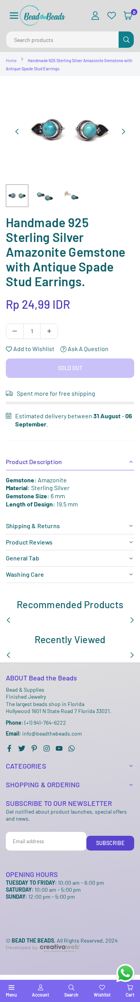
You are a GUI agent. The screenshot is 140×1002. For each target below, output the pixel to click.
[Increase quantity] (49, 331)
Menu (11, 994)
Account (40, 994)
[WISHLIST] (111, 15)
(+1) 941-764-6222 (36, 722)
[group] (70, 130)
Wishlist (102, 994)
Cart (130, 994)
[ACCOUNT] (95, 15)
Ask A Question (87, 348)
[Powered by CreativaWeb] (43, 958)
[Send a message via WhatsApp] (125, 973)
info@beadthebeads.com (44, 733)
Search (71, 994)
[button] (14, 15)
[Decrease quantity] (14, 331)
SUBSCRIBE (110, 843)
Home (11, 60)
